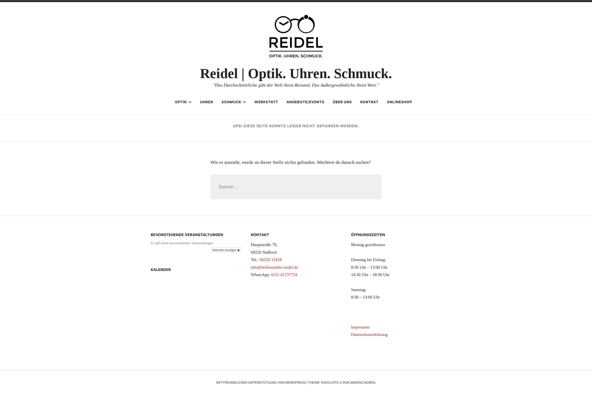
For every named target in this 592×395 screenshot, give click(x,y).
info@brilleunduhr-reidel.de (274, 267)
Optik (181, 102)
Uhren (206, 102)
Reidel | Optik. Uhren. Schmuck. (296, 73)
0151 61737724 (284, 274)
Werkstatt (266, 102)
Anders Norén (362, 382)
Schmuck (231, 102)
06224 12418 (271, 259)
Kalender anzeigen (225, 250)
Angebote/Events (305, 102)
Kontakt (369, 102)
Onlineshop (399, 102)
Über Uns (342, 102)
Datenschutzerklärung (369, 334)
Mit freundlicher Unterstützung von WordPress (260, 382)
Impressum (360, 327)
